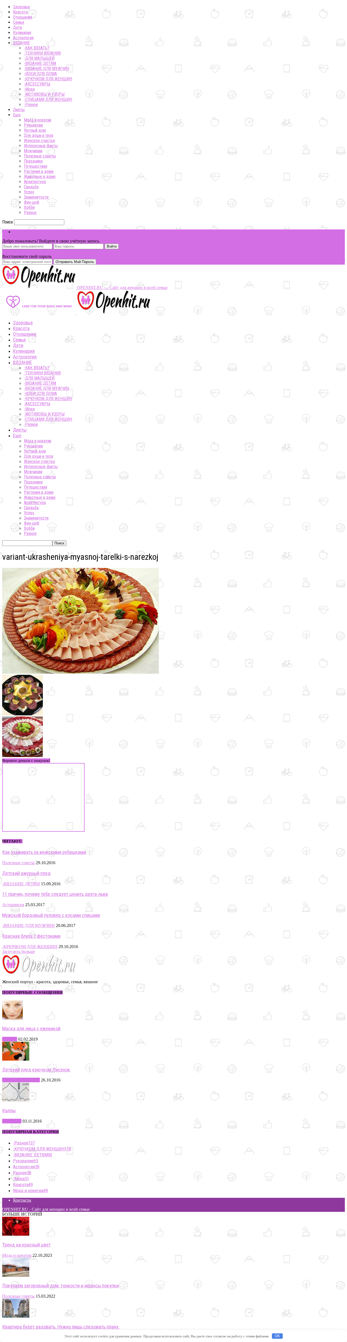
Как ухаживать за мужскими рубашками (44, 852)
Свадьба (31, 186)
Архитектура (35, 181)
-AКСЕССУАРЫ (37, 84)
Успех (29, 192)
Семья (18, 22)
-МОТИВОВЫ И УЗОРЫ (44, 94)
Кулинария (22, 32)
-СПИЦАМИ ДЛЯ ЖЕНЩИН (48, 99)
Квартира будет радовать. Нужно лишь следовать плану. (61, 1327)
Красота (20, 12)
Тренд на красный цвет (26, 1245)
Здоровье (21, 6)
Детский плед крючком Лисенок (36, 1070)
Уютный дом (35, 130)
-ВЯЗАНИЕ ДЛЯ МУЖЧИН (46, 68)
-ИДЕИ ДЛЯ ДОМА (40, 73)
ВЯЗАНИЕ (21, 42)
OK (277, 1336)
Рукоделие (33, 125)
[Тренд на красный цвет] (15, 1234)
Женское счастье (39, 140)
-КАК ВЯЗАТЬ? (36, 48)
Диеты (19, 109)
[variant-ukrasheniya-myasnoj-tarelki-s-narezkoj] (80, 672)
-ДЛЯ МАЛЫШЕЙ (39, 58)
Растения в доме (39, 171)
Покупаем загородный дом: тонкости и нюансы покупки (60, 1286)
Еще (17, 114)
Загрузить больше (18, 951)
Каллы (9, 1111)
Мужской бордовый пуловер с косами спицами (51, 915)
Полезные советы (40, 156)
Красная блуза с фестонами (31, 936)
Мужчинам (33, 150)
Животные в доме (40, 176)
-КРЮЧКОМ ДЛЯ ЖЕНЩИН (48, 78)
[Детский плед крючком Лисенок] (15, 1059)
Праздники (33, 161)
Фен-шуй (31, 202)
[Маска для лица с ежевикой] (12, 1018)
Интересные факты (41, 145)
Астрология (23, 37)
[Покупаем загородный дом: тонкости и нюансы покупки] (15, 1275)
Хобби (29, 207)
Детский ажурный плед (26, 873)
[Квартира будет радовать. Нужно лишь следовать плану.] (15, 1316)
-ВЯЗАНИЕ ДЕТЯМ (40, 63)
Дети (17, 27)
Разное (30, 212)
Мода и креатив (37, 120)
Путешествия (35, 166)
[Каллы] (15, 1100)
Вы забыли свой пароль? (25, 251)
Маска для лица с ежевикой (31, 1029)
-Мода (29, 89)
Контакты (22, 1200)
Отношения (22, 17)
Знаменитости (36, 197)
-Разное (31, 104)
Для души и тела (38, 135)
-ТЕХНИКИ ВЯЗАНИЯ (42, 53)
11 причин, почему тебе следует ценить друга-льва (55, 894)
